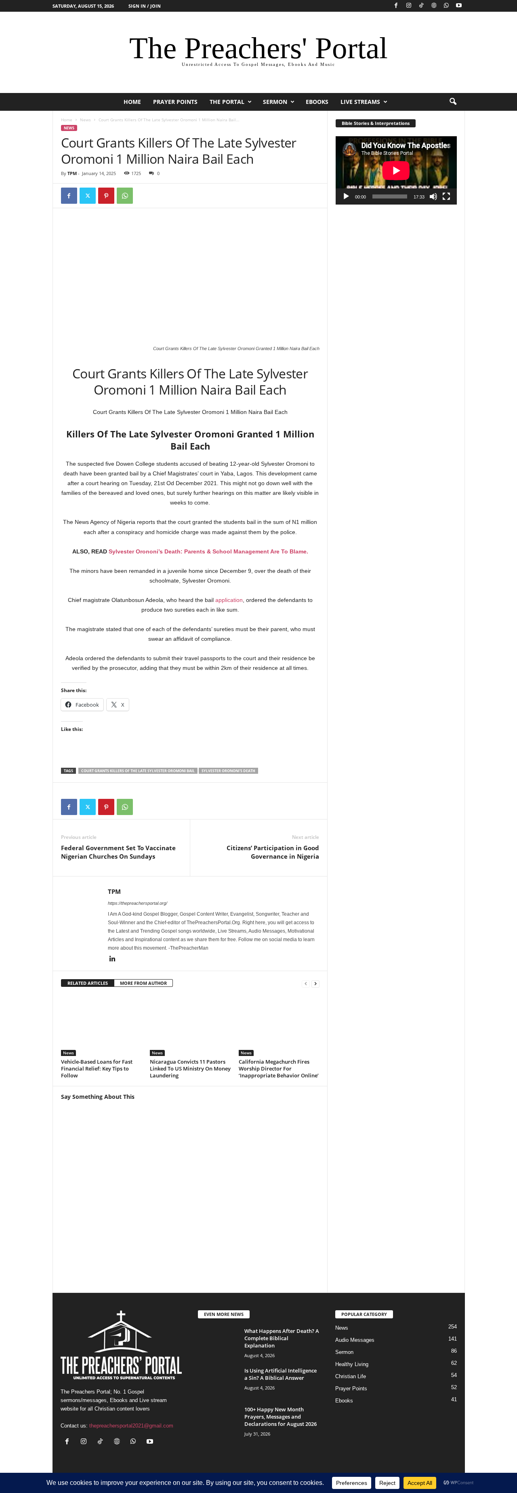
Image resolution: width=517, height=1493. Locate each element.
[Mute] (433, 196)
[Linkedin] (113, 959)
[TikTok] (421, 6)
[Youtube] (459, 6)
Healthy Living (351, 1364)
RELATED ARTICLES (87, 983)
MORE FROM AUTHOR (143, 983)
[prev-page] (306, 983)
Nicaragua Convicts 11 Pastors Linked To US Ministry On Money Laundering (190, 1068)
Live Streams (360, 102)
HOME (132, 102)
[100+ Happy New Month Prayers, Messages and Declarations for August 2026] (218, 1421)
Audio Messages (354, 1340)
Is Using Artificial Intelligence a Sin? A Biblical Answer (280, 1374)
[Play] (346, 196)
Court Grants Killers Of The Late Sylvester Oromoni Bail (138, 770)
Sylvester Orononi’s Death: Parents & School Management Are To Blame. (208, 551)
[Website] (434, 6)
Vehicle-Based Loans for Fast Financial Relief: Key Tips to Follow (96, 1068)
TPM (72, 173)
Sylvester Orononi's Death (228, 770)
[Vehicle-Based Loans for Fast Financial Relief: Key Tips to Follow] (101, 1025)
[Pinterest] (106, 196)
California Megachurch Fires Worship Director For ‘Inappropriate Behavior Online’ (279, 1068)
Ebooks (317, 102)
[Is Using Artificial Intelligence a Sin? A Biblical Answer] (218, 1382)
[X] (88, 196)
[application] (396, 170)
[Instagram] (409, 6)
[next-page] (315, 983)
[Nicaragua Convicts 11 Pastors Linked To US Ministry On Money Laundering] (190, 1025)
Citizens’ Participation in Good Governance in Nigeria (273, 852)
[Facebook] (396, 6)
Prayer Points (175, 102)
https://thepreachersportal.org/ (137, 903)
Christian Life (350, 1376)
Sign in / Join (144, 6)
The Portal (227, 102)
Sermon (275, 102)
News (85, 119)
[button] (453, 102)
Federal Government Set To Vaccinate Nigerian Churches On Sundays (118, 852)
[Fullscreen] (446, 196)
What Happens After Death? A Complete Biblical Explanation (281, 1338)
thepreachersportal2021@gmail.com (131, 1426)
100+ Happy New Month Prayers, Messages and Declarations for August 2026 (280, 1417)
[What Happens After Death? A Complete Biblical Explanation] (218, 1342)
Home (66, 119)
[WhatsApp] (446, 6)
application (229, 600)
